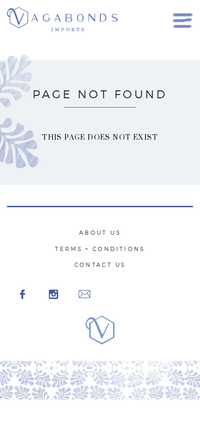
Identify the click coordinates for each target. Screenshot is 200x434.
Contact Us (100, 264)
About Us (100, 232)
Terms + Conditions (100, 248)
